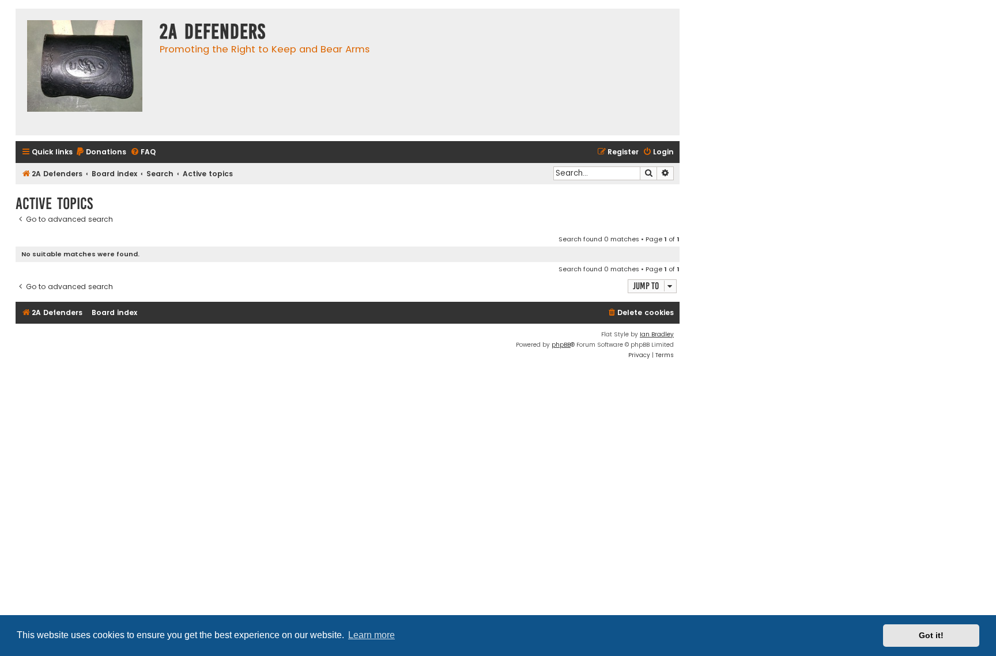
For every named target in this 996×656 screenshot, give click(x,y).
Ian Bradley (657, 334)
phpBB (561, 344)
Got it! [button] (931, 635)
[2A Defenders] (84, 72)
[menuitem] (101, 152)
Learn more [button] (371, 635)
